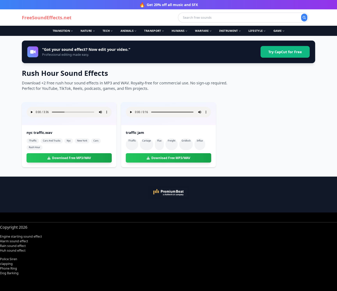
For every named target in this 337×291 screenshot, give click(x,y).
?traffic (33, 140)
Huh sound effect (13, 250)
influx (200, 140)
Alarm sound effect (14, 241)
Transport (152, 31)
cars (95, 140)
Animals (127, 31)
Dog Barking (9, 273)
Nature (86, 31)
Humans (178, 31)
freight (171, 140)
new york (82, 140)
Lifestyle (255, 31)
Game (277, 31)
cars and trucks (51, 140)
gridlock (186, 140)
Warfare (201, 31)
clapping (6, 264)
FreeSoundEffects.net (46, 17)
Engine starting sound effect (21, 236)
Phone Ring (8, 268)
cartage (146, 140)
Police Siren (8, 259)
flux (159, 140)
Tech (106, 31)
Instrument (228, 31)
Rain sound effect (13, 246)
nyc (69, 140)
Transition (61, 31)
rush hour (34, 147)
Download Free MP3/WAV (71, 158)
